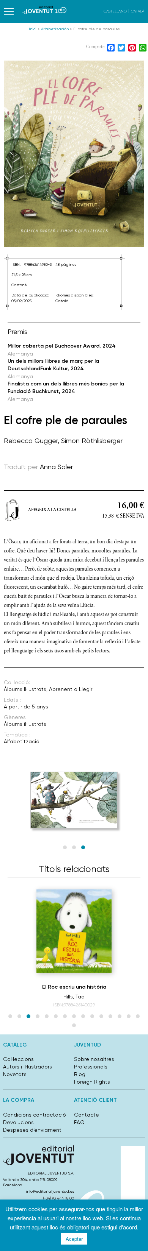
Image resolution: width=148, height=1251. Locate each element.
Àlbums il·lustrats (25, 724)
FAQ (79, 1122)
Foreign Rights (92, 1082)
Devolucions (18, 1122)
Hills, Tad (74, 997)
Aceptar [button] (74, 1238)
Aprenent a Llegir (70, 689)
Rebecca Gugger (31, 441)
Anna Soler (56, 467)
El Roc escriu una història (74, 987)
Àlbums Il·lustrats (25, 689)
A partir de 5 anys (26, 706)
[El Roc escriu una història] (74, 931)
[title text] (44, 10)
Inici (32, 29)
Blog (79, 1074)
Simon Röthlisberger (92, 441)
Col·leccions (18, 1059)
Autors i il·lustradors (27, 1067)
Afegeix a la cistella (52, 510)
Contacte (86, 1115)
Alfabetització (21, 741)
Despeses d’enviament (32, 1130)
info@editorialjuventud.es (50, 1191)
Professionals (90, 1067)
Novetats (15, 1074)
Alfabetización (55, 29)
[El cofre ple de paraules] (74, 154)
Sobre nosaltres (94, 1059)
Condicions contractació (34, 1115)
